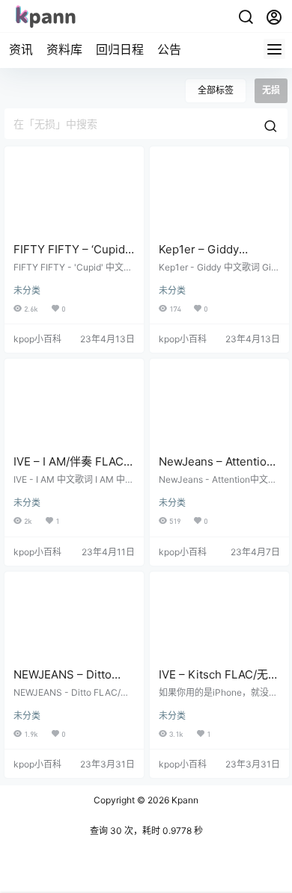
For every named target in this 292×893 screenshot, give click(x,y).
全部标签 (216, 90)
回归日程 (120, 49)
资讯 (21, 49)
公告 (169, 49)
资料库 (64, 49)
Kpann (183, 800)
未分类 (26, 290)
